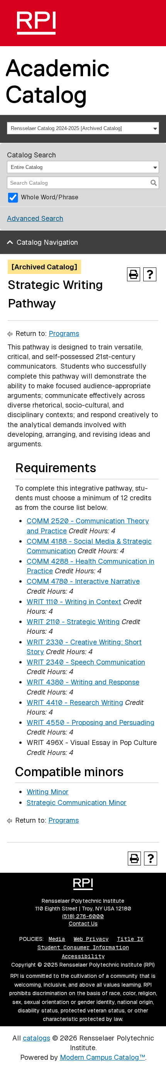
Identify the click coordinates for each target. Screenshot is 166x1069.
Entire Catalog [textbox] (26, 167)
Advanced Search (35, 218)
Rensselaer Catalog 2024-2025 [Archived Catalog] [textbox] (66, 128)
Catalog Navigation (47, 242)
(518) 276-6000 (83, 916)
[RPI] (36, 23)
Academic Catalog (57, 81)
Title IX (130, 938)
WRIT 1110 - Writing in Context (74, 601)
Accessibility (83, 956)
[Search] (153, 183)
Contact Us (83, 923)
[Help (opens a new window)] (149, 274)
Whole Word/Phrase (49, 197)
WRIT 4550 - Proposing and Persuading (90, 722)
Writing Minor (48, 791)
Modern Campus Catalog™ (102, 1057)
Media (57, 938)
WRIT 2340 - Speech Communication (86, 662)
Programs (64, 333)
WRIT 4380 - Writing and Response (83, 682)
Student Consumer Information (83, 947)
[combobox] (83, 128)
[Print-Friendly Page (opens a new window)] (133, 274)
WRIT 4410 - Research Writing (75, 702)
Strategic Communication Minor (77, 802)
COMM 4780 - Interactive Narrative (83, 581)
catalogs (36, 1038)
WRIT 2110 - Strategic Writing (73, 621)
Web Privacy (91, 938)
